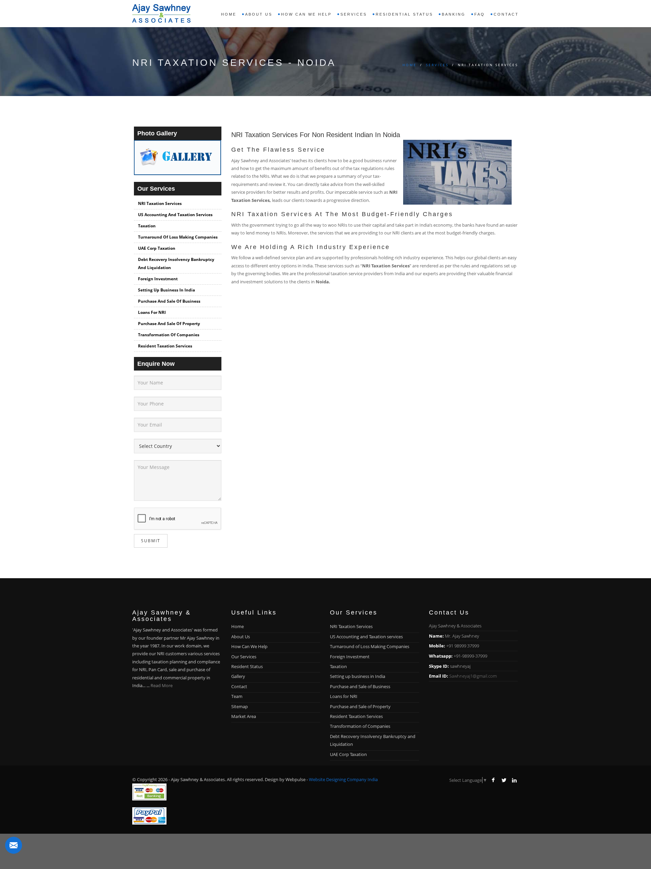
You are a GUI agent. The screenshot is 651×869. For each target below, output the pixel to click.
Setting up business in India (166, 290)
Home (228, 14)
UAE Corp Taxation (156, 248)
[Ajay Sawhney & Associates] (161, 11)
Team (236, 696)
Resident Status (247, 666)
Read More (162, 685)
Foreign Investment (158, 279)
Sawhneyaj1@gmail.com (473, 676)
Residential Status (404, 14)
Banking (454, 14)
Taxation (147, 226)
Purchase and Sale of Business (169, 301)
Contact (506, 14)
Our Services (243, 657)
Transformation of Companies (168, 335)
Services (437, 64)
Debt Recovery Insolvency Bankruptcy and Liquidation (176, 263)
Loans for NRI (152, 312)
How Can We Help (249, 646)
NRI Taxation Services (160, 203)
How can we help (306, 14)
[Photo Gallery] (177, 160)
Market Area (243, 716)
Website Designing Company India (343, 779)
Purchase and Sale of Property (169, 323)
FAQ (479, 14)
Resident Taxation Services (165, 346)
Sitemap (239, 706)
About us (258, 14)
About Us (240, 637)
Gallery (238, 676)
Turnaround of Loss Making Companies (178, 237)
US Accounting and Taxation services (175, 215)
